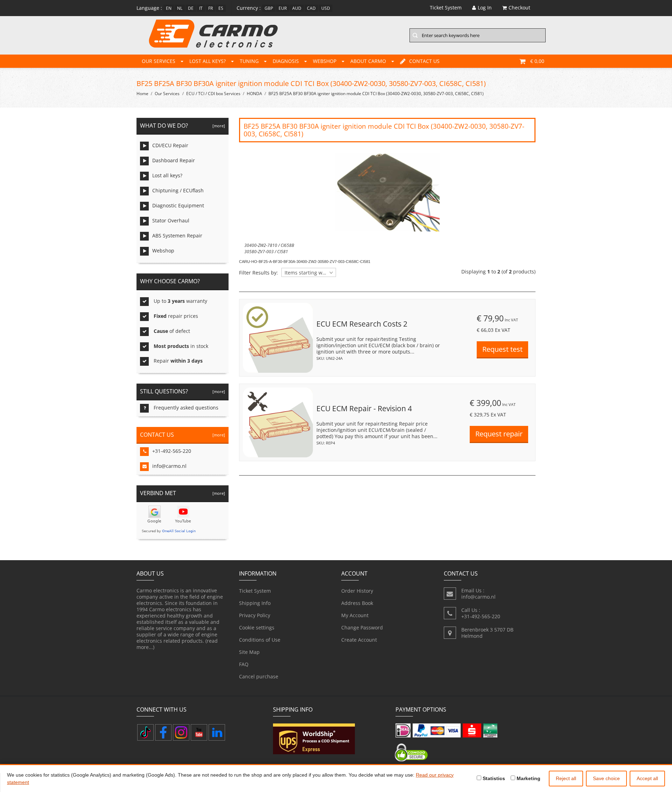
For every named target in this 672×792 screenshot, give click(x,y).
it (201, 8)
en (169, 8)
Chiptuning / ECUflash (178, 190)
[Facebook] (163, 732)
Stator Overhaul (170, 220)
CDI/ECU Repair (170, 145)
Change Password (362, 627)
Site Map (249, 652)
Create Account (359, 639)
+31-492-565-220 (171, 451)
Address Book (357, 603)
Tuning (249, 61)
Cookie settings (256, 627)
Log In (485, 7)
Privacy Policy (254, 615)
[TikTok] (145, 732)
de (191, 8)
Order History (357, 590)
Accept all (647, 778)
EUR (283, 8)
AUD (296, 8)
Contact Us (424, 61)
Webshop (324, 61)
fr (210, 8)
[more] (217, 125)
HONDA (254, 94)
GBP (269, 8)
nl (179, 8)
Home (142, 94)
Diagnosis (286, 61)
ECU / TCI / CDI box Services (213, 94)
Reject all (566, 778)
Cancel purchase (258, 676)
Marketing (527, 778)
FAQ (243, 664)
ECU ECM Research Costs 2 (361, 324)
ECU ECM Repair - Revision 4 (364, 408)
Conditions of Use (259, 639)
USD (325, 8)
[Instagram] (181, 732)
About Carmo (368, 61)
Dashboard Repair (173, 160)
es (220, 8)
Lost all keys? (207, 61)
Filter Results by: (258, 273)
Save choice (606, 778)
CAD (311, 8)
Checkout (519, 7)
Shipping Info (255, 603)
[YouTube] (199, 732)
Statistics (493, 778)
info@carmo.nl (169, 466)
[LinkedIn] (217, 732)
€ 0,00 (537, 61)
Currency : (249, 8)
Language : (149, 8)
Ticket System (255, 590)
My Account (355, 615)
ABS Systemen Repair (177, 235)
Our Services (158, 61)
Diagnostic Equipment (178, 205)
